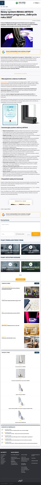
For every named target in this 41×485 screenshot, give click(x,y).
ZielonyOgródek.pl (14, 463)
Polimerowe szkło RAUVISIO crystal (9, 338)
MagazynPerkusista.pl (25, 459)
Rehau (20, 275)
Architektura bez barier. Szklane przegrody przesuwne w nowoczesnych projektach (21, 443)
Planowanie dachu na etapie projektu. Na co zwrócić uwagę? (16, 430)
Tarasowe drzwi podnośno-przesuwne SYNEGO (20, 380)
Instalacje (2, 459)
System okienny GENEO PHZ (20, 422)
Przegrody (2, 456)
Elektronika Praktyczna (25, 469)
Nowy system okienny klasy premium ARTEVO (11, 313)
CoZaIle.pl (12, 459)
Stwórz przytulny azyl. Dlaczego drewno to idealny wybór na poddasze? (19, 436)
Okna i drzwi (3, 458)
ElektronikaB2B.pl (24, 467)
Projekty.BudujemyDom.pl (15, 458)
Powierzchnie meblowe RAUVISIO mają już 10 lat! (11, 300)
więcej (37, 283)
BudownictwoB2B (8, 429)
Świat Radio (23, 472)
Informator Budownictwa (13, 461)
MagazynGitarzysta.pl (25, 458)
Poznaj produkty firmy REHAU (20, 73)
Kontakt (2, 463)
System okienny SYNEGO (20, 394)
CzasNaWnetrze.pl (14, 464)
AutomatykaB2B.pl (24, 468)
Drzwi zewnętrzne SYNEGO (20, 366)
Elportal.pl (23, 470)
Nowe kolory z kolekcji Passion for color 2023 (10, 325)
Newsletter (3, 462)
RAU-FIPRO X (33, 187)
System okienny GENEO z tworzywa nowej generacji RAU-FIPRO (20, 408)
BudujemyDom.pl (14, 457)
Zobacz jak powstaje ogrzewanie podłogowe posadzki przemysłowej (11, 289)
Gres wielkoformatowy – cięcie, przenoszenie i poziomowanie (17, 433)
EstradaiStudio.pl (24, 461)
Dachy (2, 457)
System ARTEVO (4, 82)
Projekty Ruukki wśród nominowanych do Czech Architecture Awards (18, 440)
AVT (5, 483)
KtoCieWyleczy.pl (35, 463)
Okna (1, 6)
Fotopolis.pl (33, 458)
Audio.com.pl (23, 457)
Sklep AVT (11, 483)
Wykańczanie (3, 461)
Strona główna (3, 454)
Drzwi (4, 6)
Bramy (7, 6)
